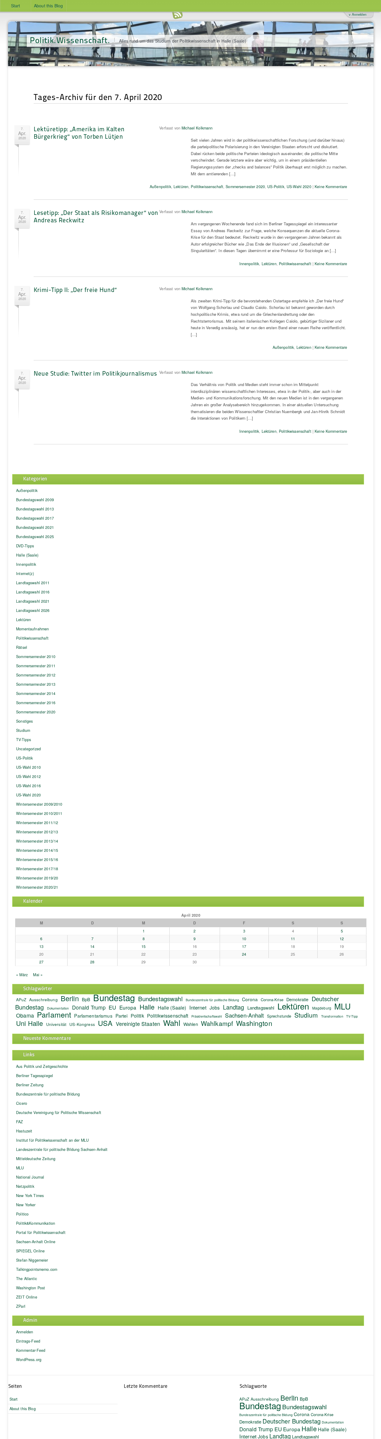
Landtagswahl (260, 1007)
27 (41, 962)
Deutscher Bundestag (292, 1421)
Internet (198, 1007)
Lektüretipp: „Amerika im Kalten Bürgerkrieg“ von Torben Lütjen (79, 132)
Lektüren (181, 186)
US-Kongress (82, 1024)
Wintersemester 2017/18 (37, 868)
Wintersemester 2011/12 (37, 822)
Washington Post (30, 1287)
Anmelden (24, 1332)
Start (15, 6)
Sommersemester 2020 (245, 186)
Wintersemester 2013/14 (37, 841)
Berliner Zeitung (29, 1085)
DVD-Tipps (25, 546)
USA (105, 1023)
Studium (23, 730)
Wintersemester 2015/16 (37, 859)
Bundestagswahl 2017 (35, 518)
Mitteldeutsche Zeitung (35, 1158)
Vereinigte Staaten (138, 1023)
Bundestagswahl (160, 998)
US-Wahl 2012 (28, 776)
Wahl (171, 1022)
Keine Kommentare (331, 186)
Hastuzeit (24, 1131)
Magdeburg (321, 1007)
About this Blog (48, 6)
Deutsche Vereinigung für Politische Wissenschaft (58, 1112)
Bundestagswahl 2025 (35, 536)
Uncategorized (28, 748)
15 (143, 946)
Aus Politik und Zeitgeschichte (42, 1066)
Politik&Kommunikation (35, 1223)
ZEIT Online (26, 1297)
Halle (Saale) (27, 555)
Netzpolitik (25, 1186)
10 (244, 938)
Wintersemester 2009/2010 (39, 804)
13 (41, 946)
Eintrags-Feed (28, 1341)
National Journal (30, 1177)
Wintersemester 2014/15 (37, 850)
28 (92, 962)
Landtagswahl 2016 (32, 592)
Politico (22, 1214)
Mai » (38, 974)
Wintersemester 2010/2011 (39, 813)
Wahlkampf (217, 1023)
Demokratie (250, 1421)
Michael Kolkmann (197, 128)
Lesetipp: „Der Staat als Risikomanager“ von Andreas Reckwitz (96, 216)
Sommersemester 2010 (35, 656)
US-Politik (275, 186)
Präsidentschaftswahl (206, 1016)
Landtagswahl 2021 (32, 601)
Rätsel (21, 647)
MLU (342, 1006)
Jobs (215, 1007)
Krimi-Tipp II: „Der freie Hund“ (75, 289)
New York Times (30, 1195)
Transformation (332, 1016)
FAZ (19, 1121)
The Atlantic (26, 1278)
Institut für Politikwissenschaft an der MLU (52, 1140)
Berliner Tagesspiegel (34, 1075)
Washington (254, 1023)
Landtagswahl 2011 (32, 582)
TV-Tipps (23, 739)
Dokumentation (333, 1422)
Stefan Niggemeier (32, 1260)
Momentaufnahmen (32, 629)
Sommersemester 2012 (35, 675)
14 (92, 946)
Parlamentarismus (93, 1015)
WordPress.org (28, 1359)
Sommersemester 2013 (35, 684)
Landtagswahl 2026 (32, 610)
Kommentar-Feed (30, 1350)
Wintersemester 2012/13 (37, 832)
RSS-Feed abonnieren (177, 14)
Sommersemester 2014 (35, 693)
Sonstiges (24, 721)
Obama (25, 1015)
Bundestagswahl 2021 (35, 527)
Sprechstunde (279, 1016)
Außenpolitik (160, 186)
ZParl (20, 1306)
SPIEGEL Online (30, 1251)
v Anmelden (357, 14)
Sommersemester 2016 (35, 702)
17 (244, 946)
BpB (86, 999)
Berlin (70, 998)
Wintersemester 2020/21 (37, 887)
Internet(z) (25, 573)
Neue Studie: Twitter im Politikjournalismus (95, 373)
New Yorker (25, 1204)
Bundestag (114, 997)
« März (22, 974)
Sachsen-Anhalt (244, 1015)
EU (112, 1007)
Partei (121, 1015)
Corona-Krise (272, 999)
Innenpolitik (249, 263)
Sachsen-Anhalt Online (35, 1241)
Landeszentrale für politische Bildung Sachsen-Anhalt (61, 1149)
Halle (147, 1006)
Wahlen (190, 1024)
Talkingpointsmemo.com (36, 1269)
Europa (128, 1007)
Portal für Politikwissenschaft (40, 1232)
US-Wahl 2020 (299, 186)
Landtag (233, 1007)
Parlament (54, 1014)
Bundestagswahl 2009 (35, 499)
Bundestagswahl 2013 (35, 509)
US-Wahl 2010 (28, 767)
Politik (137, 1015)
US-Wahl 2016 (28, 785)
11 (293, 938)
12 (342, 938)
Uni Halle (29, 1023)
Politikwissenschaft (207, 186)
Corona (250, 999)
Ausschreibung (43, 999)
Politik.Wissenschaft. (70, 40)
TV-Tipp (352, 1016)
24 (244, 954)
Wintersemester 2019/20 (37, 878)
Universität (56, 1024)
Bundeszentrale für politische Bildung (212, 1000)
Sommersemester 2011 (35, 665)
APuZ (21, 999)
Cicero (21, 1103)
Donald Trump (89, 1007)
